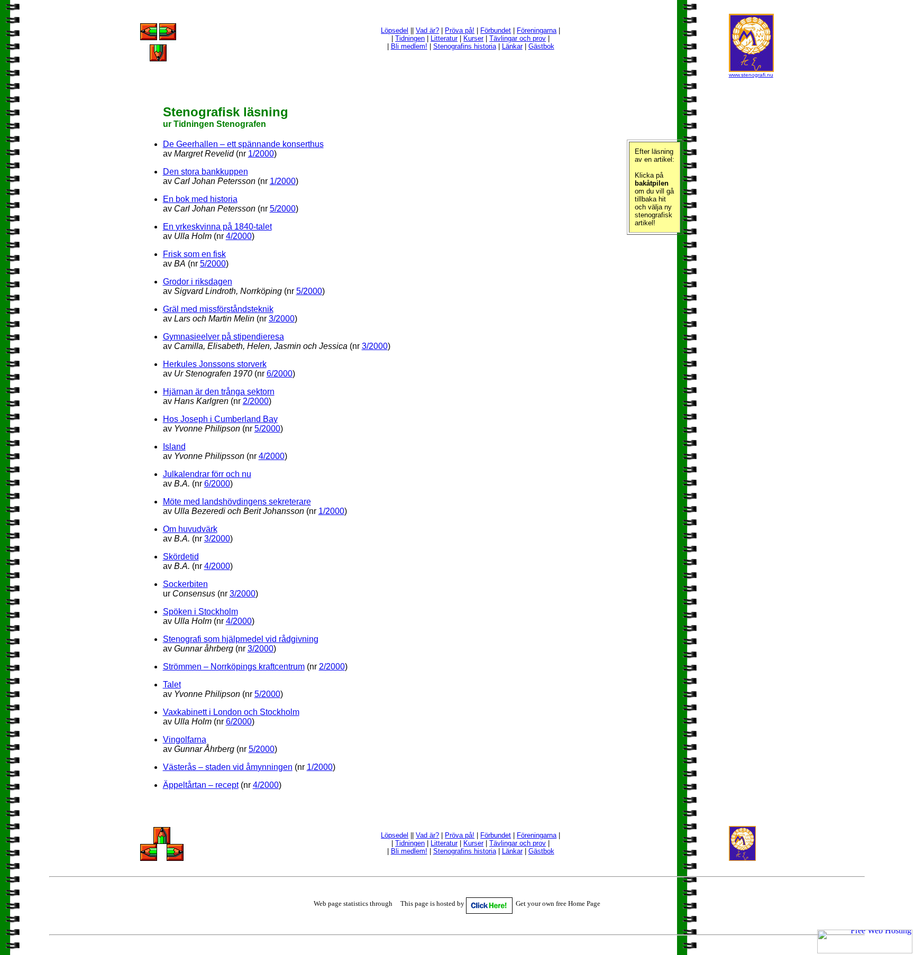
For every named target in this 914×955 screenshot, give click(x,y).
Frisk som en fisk (194, 254)
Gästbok (541, 46)
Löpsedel (394, 30)
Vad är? (427, 30)
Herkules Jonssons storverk (215, 364)
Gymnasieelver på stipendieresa (223, 336)
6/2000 (280, 373)
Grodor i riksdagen (197, 281)
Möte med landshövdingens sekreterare (237, 501)
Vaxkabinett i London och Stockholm (231, 712)
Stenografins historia (464, 46)
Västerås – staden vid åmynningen (228, 767)
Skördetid (181, 556)
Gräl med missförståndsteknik (218, 309)
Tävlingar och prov (517, 38)
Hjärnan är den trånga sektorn (219, 391)
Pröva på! (459, 30)
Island (174, 446)
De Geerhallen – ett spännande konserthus (243, 144)
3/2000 (282, 318)
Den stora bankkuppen (205, 171)
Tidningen (410, 38)
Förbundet (495, 30)
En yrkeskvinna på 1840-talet (217, 226)
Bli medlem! (409, 46)
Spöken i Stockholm (200, 611)
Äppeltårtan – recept (201, 784)
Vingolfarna (184, 739)
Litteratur (444, 38)
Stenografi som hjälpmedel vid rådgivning (240, 639)
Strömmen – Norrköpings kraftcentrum (234, 666)
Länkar (512, 46)
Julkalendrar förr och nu (207, 474)
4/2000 (239, 236)
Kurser (473, 38)
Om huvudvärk (190, 529)
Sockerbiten (185, 584)
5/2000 (283, 208)
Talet (172, 684)
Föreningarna (536, 30)
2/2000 (256, 401)
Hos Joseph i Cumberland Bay (220, 419)
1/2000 (261, 153)
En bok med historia (200, 199)
